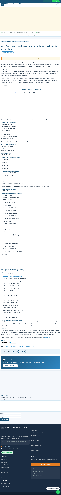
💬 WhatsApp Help (56, 1)
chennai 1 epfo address (8, 346)
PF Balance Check (34, 437)
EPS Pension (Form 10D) (36, 445)
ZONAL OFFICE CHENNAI (6, 41)
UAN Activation (34, 430)
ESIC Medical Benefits (5, 462)
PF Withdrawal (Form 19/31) (37, 432)
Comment (3, 399)
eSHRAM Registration (5, 467)
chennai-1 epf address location (27, 346)
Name (2, 413)
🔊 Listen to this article (7, 52)
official (36, 334)
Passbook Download (35, 440)
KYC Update (33, 442)
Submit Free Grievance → (10, 365)
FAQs (2, 477)
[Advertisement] (30, 19)
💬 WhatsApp (15, 351)
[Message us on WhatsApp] (58, 492)
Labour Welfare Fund (5, 464)
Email (2, 415)
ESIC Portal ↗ (3, 488)
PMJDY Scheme (4, 469)
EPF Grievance (4, 474)
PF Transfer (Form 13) (35, 435)
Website (2, 417)
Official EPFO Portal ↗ (5, 483)
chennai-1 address (17, 346)
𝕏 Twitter (23, 351)
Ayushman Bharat (4, 472)
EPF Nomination (34, 448)
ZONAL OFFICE (25, 41)
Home (20, 41)
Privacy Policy (44, 493)
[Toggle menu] (57, 4)
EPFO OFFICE (14, 41)
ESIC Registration (4, 459)
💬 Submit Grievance (46, 464)
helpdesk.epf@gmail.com (7, 446)
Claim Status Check (35, 450)
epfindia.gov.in (43, 58)
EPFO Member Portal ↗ (5, 486)
